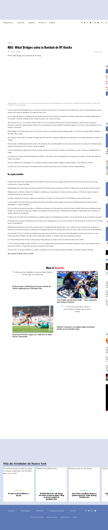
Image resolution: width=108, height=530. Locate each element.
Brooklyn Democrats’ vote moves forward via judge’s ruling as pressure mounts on (51, 496)
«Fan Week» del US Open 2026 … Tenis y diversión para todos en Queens (77, 301)
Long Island (31, 22)
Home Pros (43, 22)
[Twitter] (85, 23)
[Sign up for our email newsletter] (98, 23)
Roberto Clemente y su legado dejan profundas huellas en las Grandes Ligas (75, 328)
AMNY (51, 490)
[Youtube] (91, 23)
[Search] (102, 23)
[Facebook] (82, 23)
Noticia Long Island (16, 52)
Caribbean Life (19, 490)
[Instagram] (87, 23)
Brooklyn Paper (84, 490)
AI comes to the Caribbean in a (18, 494)
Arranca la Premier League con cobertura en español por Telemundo (32, 336)
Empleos (52, 22)
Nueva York (21, 22)
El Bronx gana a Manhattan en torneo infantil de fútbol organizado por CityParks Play (31, 287)
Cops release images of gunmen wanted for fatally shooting (84, 495)
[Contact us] (95, 23)
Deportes (10, 43)
